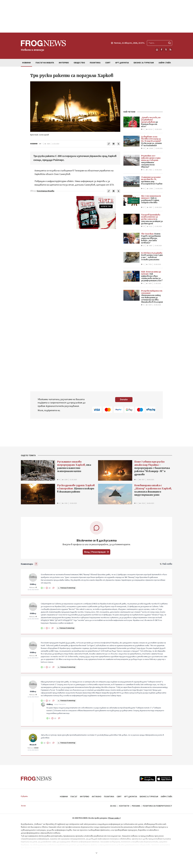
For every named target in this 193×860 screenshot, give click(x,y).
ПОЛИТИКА (109, 796)
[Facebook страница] (161, 49)
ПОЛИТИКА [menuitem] (95, 62)
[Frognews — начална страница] (36, 779)
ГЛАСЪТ (73, 796)
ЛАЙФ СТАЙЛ (166, 796)
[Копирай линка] (109, 144)
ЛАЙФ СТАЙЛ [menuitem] (165, 62)
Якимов (33, 744)
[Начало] (157, 49)
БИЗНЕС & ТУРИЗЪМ (149, 796)
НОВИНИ (33, 144)
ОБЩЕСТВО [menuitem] (79, 62)
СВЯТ (119, 796)
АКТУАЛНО (96, 796)
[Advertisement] (96, 16)
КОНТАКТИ (124, 805)
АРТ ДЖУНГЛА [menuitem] (122, 62)
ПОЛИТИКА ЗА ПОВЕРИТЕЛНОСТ (157, 805)
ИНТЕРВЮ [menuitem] (64, 62)
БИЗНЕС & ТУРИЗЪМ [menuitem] (144, 62)
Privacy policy (114, 818)
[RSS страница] (170, 49)
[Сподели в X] (118, 144)
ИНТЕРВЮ (84, 796)
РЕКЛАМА (136, 805)
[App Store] (164, 778)
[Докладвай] (53, 588)
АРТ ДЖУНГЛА (130, 796)
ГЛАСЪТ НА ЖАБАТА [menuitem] (45, 62)
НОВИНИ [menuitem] (26, 62)
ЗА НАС (113, 805)
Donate (124, 399)
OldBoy (33, 584)
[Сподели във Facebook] (113, 144)
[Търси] (169, 43)
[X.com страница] (166, 49)
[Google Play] (147, 778)
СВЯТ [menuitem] (107, 62)
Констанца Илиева (45, 191)
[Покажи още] (96, 853)
